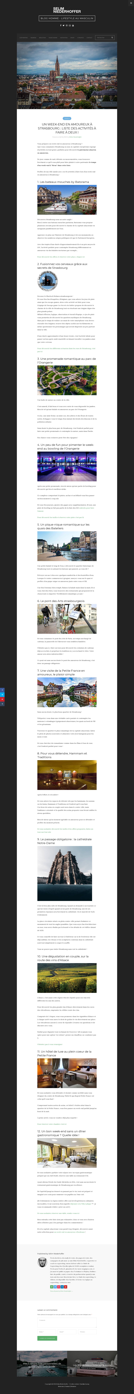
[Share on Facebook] (2, 690)
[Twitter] (55, 1286)
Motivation (63, 37)
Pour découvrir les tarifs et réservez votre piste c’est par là (60, 517)
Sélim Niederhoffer (75, 137)
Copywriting (24, 37)
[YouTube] (65, 1286)
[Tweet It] (2, 694)
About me (61, 1386)
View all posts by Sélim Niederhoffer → (61, 1291)
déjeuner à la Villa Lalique (80, 1204)
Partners (73, 1386)
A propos (80, 37)
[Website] (51, 1286)
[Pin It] (2, 699)
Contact (89, 37)
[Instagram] (58, 1286)
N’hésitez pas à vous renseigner (49, 1044)
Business (33, 37)
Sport (72, 37)
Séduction (42, 37)
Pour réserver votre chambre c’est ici (51, 1124)
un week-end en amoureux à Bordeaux (69, 1232)
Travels (67, 118)
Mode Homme (53, 37)
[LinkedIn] (62, 1286)
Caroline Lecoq (84, 1384)
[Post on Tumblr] (2, 704)
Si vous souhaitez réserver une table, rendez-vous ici (58, 1213)
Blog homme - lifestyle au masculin (67, 18)
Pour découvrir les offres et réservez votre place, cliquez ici (61, 257)
